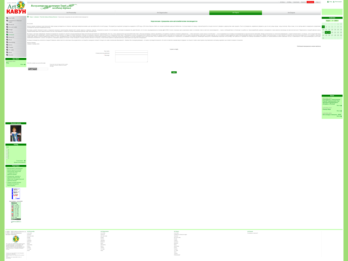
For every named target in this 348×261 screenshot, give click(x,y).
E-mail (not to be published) (102, 53)
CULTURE (11, 18)
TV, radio (11, 50)
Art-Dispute (310, 2)
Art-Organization (162, 12)
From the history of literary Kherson (48, 17)
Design (11, 29)
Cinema (11, 32)
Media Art (11, 37)
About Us (303, 2)
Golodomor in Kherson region (15, 21)
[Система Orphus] (16, 198)
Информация (177, 254)
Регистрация (338, 1)
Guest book (296, 2)
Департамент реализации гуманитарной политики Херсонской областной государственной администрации (15, 171)
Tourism (11, 55)
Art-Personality (71, 12)
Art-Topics (235, 12)
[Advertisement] (15, 95)
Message (106, 55)
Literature (11, 34)
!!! (8, 149)
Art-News (282, 2)
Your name (106, 51)
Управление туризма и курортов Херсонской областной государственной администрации (15, 178)
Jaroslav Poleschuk (10, 234)
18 (326, 32)
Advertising (12, 42)
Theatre (11, 47)
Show (10, 52)
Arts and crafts (13, 27)
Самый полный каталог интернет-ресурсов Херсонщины (14, 184)
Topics (31, 17)
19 (329, 32)
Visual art (11, 24)
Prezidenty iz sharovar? (252, 233)
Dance (10, 45)
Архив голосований (19, 162)
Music (10, 39)
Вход (331, 1)
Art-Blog (289, 2)
